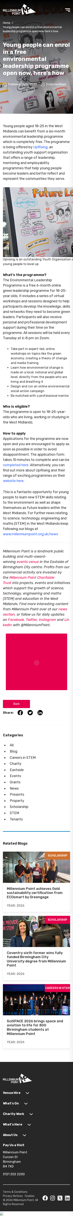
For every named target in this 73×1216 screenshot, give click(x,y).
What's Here (12, 1124)
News (14, 788)
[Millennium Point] (17, 1079)
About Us (10, 1135)
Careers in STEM (23, 757)
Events (15, 776)
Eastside (17, 770)
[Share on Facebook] (19, 712)
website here (13, 481)
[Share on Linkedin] (38, 712)
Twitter (31, 620)
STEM (14, 813)
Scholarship (19, 807)
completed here (15, 465)
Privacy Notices (13, 1196)
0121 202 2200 (14, 1174)
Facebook (16, 620)
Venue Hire (11, 1093)
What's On (11, 1103)
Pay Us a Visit (13, 1145)
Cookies (29, 1196)
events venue (28, 562)
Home (6, 23)
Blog (13, 751)
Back (16, 704)
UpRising (40, 147)
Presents (17, 794)
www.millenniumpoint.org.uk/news (30, 534)
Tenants (16, 819)
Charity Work (13, 1114)
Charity (15, 764)
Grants (15, 782)
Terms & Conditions (15, 1192)
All (12, 745)
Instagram (47, 620)
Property (17, 801)
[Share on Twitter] (28, 712)
